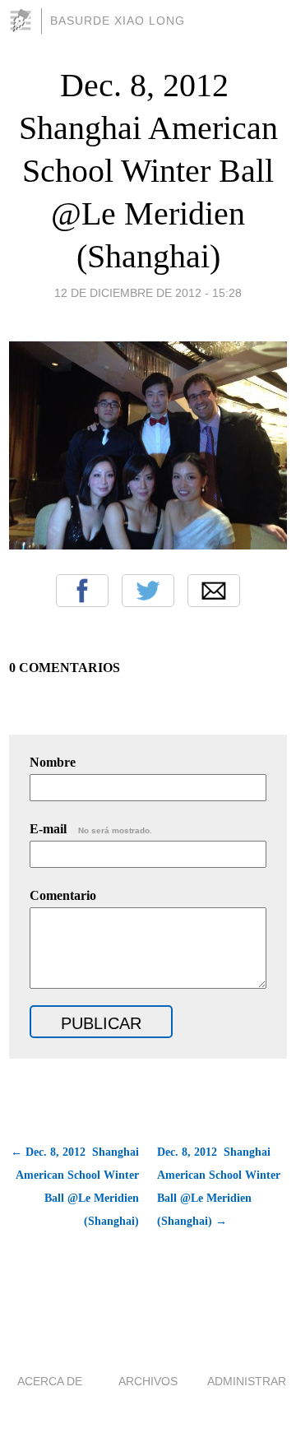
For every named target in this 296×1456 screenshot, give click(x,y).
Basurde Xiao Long (117, 20)
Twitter (148, 590)
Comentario (63, 895)
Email (213, 590)
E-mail (91, 829)
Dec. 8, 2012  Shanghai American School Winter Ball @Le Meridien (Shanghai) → (218, 1186)
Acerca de (49, 1381)
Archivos (148, 1381)
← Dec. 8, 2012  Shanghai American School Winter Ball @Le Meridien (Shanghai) (75, 1186)
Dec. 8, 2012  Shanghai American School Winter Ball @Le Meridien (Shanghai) (148, 171)
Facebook (82, 590)
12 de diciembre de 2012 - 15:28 (148, 292)
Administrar (246, 1381)
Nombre (53, 762)
